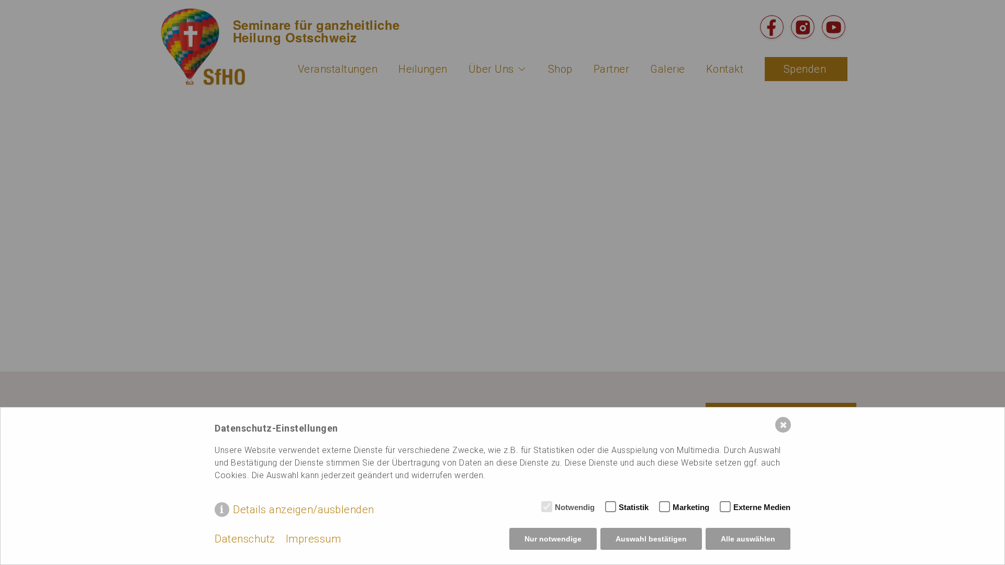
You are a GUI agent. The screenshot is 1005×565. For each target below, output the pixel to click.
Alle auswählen (748, 539)
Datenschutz (245, 539)
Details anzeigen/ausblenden (303, 509)
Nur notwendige (553, 539)
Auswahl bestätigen (651, 539)
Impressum (313, 539)
